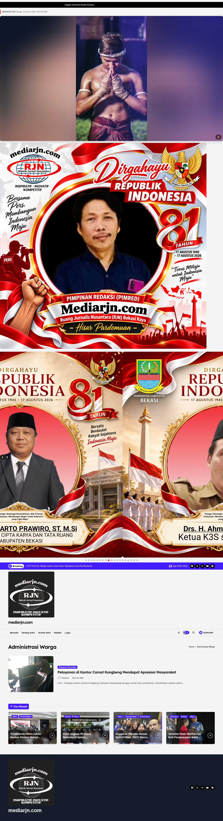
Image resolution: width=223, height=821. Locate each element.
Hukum (68, 717)
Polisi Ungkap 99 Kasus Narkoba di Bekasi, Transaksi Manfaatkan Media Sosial (77, 738)
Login (67, 632)
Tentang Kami (28, 632)
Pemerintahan (25, 717)
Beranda (14, 632)
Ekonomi (174, 717)
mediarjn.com (20, 622)
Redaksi (58, 632)
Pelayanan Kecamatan (67, 667)
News (15, 717)
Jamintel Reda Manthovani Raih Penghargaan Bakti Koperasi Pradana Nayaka (184, 737)
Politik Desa (145, 717)
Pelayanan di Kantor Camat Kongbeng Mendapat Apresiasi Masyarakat (117, 672)
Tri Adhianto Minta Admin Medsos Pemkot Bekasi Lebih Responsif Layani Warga (25, 738)
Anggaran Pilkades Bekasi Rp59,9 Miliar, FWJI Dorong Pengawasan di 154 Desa (132, 737)
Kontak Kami (44, 632)
